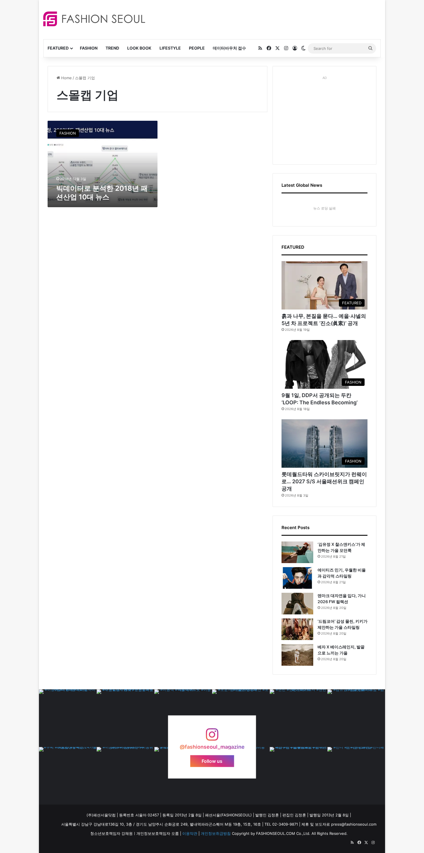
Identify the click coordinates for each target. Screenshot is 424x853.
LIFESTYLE (170, 48)
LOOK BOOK (139, 48)
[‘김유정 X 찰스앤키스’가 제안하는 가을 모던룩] (297, 552)
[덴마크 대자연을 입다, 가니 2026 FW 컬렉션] (297, 603)
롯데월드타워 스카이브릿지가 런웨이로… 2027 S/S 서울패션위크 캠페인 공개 (324, 481)
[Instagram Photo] (68, 718)
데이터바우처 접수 (229, 48)
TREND (112, 48)
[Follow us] (212, 737)
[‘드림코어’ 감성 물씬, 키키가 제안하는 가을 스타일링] (297, 629)
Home (66, 78)
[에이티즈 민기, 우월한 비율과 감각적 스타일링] (297, 578)
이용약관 (189, 833)
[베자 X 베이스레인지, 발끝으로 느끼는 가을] (297, 655)
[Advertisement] (264, 19)
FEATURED (58, 48)
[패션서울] (94, 19)
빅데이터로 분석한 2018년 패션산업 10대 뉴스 (102, 192)
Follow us (212, 761)
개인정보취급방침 (216, 833)
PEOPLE (197, 48)
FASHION (88, 48)
